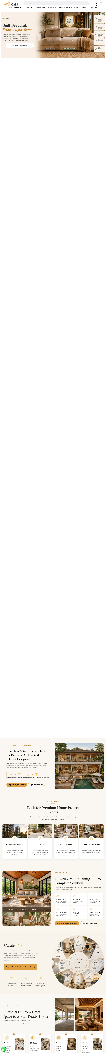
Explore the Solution (20, 45)
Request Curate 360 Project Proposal (18, 967)
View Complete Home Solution (67, 923)
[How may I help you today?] (3, 1049)
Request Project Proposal (17, 785)
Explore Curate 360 (36, 785)
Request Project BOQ (90, 923)
